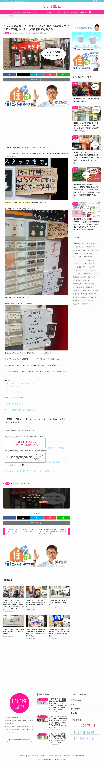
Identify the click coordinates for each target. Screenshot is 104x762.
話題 (7, 33)
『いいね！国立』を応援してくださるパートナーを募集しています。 (32, 471)
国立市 (76, 280)
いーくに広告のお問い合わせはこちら (20, 410)
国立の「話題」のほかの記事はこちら (20, 383)
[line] (96, 1)
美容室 (92, 297)
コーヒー (77, 253)
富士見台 (89, 284)
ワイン (76, 273)
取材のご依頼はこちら (14, 404)
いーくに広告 (91, 243)
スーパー (77, 257)
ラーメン (15, 33)
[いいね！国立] (52, 6)
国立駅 (86, 280)
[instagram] (94, 1)
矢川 (84, 294)
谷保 (90, 300)
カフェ (76, 250)
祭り (76, 297)
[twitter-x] (91, 1)
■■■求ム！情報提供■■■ (14, 398)
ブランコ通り (89, 263)
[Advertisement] (36, 125)
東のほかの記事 (12, 386)
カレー (85, 250)
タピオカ (88, 257)
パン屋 (90, 260)
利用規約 (43, 755)
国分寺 (91, 277)
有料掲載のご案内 (32, 755)
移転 (84, 297)
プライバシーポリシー (55, 755)
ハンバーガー (78, 260)
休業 (76, 277)
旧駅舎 (76, 290)
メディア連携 (79, 267)
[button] (9, 74)
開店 (85, 304)
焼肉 (76, 294)
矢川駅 (92, 294)
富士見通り (78, 287)
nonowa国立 (78, 243)
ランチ (90, 267)
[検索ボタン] (90, 12)
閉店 (76, 304)
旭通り (22, 33)
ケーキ (95, 250)
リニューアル (89, 270)
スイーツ (88, 253)
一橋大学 (86, 273)
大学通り (77, 284)
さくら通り (78, 247)
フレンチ (77, 263)
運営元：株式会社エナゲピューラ (74, 755)
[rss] (99, 1)
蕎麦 (76, 300)
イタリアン (90, 247)
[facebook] (89, 1)
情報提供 (22, 755)
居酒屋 (89, 287)
